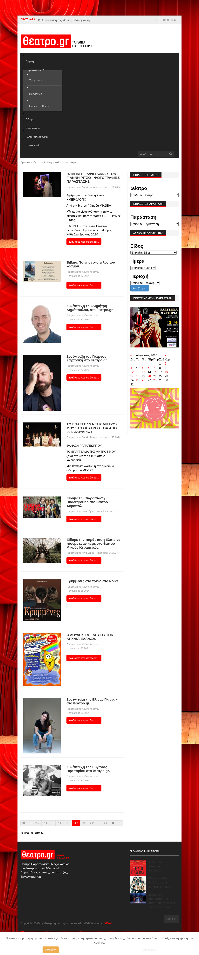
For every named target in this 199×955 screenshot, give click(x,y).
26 (143, 380)
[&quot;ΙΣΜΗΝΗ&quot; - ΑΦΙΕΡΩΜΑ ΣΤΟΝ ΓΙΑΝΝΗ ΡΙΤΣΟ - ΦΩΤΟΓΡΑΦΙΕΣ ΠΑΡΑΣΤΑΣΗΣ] (42, 184)
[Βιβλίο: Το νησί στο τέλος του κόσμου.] (42, 271)
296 (106, 823)
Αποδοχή (50, 949)
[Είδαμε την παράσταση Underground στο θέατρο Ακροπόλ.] (42, 507)
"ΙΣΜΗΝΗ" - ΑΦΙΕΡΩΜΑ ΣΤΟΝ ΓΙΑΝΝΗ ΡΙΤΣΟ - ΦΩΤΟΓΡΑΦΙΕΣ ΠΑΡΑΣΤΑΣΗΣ (93, 178)
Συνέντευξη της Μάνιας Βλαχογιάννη (66, 20)
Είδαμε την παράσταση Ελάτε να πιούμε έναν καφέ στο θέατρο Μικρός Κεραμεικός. (93, 543)
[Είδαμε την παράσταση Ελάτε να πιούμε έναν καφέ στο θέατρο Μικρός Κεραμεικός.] (42, 550)
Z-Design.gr (110, 923)
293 (84, 823)
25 (137, 380)
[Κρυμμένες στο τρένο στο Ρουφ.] (42, 600)
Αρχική (48, 162)
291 (68, 823)
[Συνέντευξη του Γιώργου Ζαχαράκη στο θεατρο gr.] (42, 382)
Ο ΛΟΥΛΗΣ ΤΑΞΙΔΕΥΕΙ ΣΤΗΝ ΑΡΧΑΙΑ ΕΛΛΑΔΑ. (89, 637)
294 (92, 823)
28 (154, 380)
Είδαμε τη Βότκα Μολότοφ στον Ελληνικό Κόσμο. (160, 882)
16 (166, 371)
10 (132, 371)
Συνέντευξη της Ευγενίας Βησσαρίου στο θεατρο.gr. (88, 769)
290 (60, 823)
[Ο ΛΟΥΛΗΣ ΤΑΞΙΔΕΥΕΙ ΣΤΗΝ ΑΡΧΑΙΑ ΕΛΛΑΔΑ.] (42, 659)
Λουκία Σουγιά (89, 187)
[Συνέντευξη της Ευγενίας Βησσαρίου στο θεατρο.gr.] (42, 780)
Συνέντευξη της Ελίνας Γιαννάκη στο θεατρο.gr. (93, 701)
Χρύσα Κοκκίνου (90, 272)
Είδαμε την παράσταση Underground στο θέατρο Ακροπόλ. (87, 502)
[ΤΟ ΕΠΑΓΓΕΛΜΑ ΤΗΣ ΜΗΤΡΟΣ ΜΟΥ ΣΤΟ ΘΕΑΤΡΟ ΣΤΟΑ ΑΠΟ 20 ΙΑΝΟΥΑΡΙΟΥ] (42, 434)
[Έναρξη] (23, 823)
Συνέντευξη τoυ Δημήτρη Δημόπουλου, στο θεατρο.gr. (89, 308)
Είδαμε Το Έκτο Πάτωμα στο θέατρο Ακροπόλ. (162, 866)
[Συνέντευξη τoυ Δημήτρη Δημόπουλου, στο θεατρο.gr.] (42, 323)
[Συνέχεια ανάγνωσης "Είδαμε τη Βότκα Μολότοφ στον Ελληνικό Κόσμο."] (138, 884)
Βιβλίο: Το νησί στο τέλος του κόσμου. (90, 264)
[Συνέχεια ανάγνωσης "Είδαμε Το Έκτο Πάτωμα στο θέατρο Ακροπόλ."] (138, 868)
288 (46, 823)
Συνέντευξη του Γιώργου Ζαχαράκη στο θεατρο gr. (87, 358)
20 (149, 376)
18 (137, 376)
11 (137, 371)
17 (132, 376)
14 (154, 371)
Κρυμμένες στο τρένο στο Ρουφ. (92, 581)
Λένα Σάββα (88, 511)
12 (143, 371)
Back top (170, 919)
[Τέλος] (120, 823)
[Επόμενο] (113, 823)
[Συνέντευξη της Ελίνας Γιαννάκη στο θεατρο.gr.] (42, 725)
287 (37, 823)
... (52, 823)
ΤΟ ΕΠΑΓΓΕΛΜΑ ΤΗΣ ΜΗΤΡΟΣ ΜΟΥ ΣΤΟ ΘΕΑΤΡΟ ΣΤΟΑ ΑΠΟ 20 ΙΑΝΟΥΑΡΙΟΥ (92, 428)
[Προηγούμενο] (30, 823)
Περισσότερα (148, 949)
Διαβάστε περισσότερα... (84, 241)
